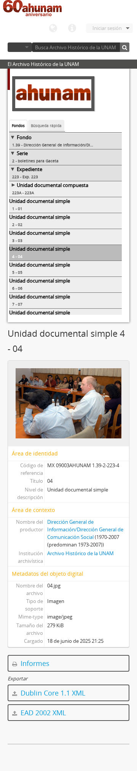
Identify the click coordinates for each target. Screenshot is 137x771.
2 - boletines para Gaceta (35, 160)
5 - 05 (17, 272)
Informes (34, 663)
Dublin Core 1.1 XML (52, 692)
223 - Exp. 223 (25, 176)
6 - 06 (17, 288)
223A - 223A (23, 192)
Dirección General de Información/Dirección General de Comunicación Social (85, 529)
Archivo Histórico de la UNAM (80, 553)
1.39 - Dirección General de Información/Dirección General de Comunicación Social (67, 145)
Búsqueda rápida (46, 125)
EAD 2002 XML (42, 712)
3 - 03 (17, 240)
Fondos (18, 125)
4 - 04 (17, 256)
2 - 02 (17, 224)
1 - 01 (17, 208)
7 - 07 (17, 304)
